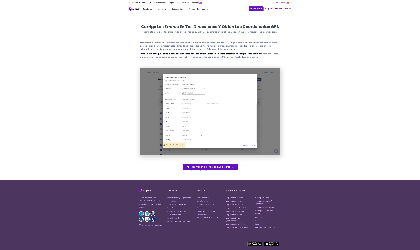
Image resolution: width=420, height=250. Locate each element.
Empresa (172, 3)
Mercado (194, 3)
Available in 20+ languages (152, 225)
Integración (162, 9)
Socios (183, 3)
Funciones (147, 9)
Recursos (201, 9)
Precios (192, 9)
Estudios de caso (179, 9)
